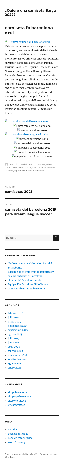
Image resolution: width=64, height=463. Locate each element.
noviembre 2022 (17, 355)
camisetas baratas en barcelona (26, 288)
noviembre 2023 (17, 325)
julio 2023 (13, 338)
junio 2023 (14, 342)
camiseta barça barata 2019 (18, 167)
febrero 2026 (15, 313)
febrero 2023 (15, 350)
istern (12, 164)
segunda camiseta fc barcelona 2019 (31, 170)
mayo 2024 (14, 321)
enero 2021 (14, 367)
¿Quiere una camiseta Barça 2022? (21, 454)
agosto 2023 (15, 334)
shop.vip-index (17, 400)
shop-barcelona (17, 392)
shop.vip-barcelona (19, 396)
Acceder (12, 429)
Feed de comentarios (20, 437)
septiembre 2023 (18, 329)
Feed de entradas (18, 433)
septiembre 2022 (18, 359)
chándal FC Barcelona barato (25, 280)
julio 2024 (14, 317)
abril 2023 (14, 346)
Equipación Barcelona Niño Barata (28, 284)
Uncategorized (45, 164)
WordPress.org (16, 442)
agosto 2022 (15, 363)
